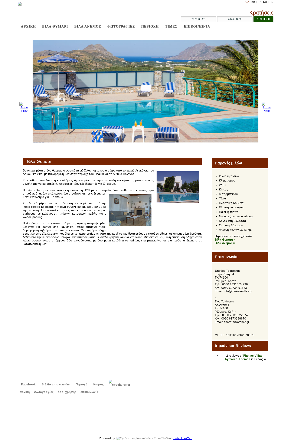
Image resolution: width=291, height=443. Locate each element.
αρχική (25, 392)
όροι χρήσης (67, 392)
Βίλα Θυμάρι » (225, 239)
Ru (271, 1)
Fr (259, 1)
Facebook (28, 384)
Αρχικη (28, 26)
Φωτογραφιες (121, 26)
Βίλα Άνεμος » (225, 243)
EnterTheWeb (182, 438)
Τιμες (171, 26)
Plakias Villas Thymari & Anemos (243, 357)
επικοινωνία (89, 392)
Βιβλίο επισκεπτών (55, 384)
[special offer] (119, 384)
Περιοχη (150, 26)
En (253, 1)
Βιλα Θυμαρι (55, 26)
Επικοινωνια (197, 26)
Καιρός (98, 384)
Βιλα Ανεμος (87, 26)
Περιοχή (81, 384)
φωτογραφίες (43, 392)
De (265, 1)
